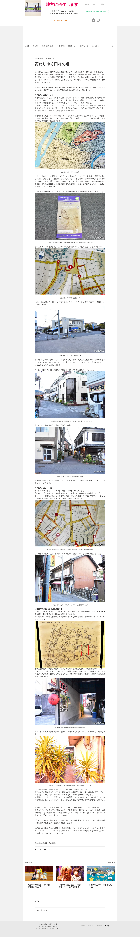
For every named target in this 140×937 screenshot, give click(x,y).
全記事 (27, 46)
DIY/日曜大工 (61, 46)
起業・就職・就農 (47, 46)
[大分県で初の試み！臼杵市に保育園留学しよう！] (39, 873)
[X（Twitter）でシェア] (40, 849)
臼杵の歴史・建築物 (41, 843)
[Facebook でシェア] (36, 849)
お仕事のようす (83, 46)
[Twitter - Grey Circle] (93, 20)
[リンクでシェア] (50, 849)
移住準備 (35, 46)
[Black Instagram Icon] (108, 926)
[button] (94, 4)
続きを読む (95, 46)
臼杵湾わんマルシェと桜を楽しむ (100, 886)
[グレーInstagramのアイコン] (98, 20)
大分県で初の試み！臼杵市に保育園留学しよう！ (39, 886)
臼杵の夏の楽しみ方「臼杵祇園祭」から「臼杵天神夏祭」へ (70, 886)
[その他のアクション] (104, 59)
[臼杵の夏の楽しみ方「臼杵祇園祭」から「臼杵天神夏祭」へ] (70, 873)
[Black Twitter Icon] (105, 926)
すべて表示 (111, 862)
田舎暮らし (71, 46)
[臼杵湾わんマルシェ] (101, 873)
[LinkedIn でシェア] (45, 849)
